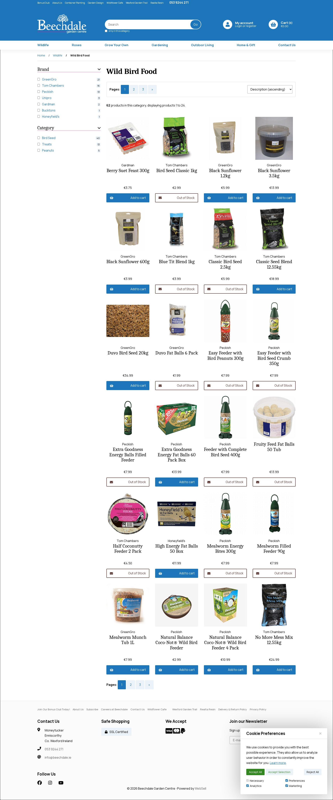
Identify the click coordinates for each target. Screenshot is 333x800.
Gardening (160, 45)
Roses (77, 45)
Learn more (278, 763)
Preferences (297, 780)
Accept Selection (279, 772)
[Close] (320, 733)
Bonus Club (43, 2)
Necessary (257, 780)
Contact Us (287, 45)
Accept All (255, 772)
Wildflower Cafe (115, 2)
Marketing (295, 786)
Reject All (313, 772)
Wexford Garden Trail (137, 2)
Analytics (256, 786)
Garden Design (96, 2)
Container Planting (75, 2)
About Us (57, 2)
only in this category (119, 30)
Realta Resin (157, 2)
